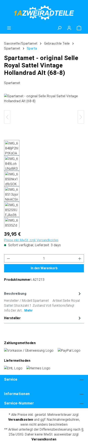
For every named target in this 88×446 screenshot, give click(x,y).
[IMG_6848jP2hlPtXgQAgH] (44, 117)
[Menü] (9, 28)
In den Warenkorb (44, 268)
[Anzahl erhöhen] (80, 258)
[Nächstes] (81, 117)
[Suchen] (59, 28)
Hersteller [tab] (12, 318)
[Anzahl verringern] (8, 258)
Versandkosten (20, 420)
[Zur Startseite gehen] (44, 13)
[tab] (43, 302)
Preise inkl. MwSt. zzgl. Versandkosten (31, 240)
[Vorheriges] (7, 117)
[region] (44, 160)
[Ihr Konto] (69, 28)
